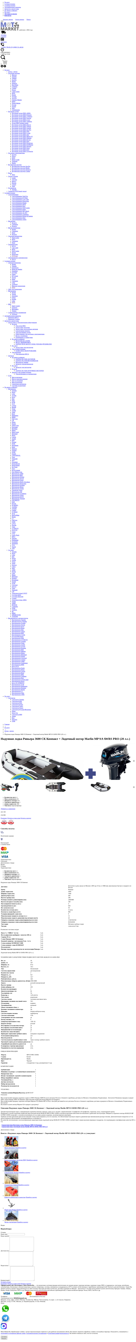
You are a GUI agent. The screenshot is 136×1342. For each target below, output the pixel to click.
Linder (14, 178)
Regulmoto (15, 445)
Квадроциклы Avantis (18, 623)
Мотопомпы (12, 291)
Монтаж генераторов (18, 286)
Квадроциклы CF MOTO (20, 640)
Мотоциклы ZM (17, 492)
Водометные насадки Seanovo (21, 169)
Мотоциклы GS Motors (19, 493)
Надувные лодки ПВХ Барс (20, 141)
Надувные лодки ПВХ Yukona (21, 126)
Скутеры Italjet (16, 595)
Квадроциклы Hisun (18, 669)
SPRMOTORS (16, 615)
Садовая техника (9, 4)
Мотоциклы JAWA (18, 495)
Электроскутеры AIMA (19, 600)
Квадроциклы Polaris (18, 656)
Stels (13, 108)
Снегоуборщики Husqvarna (20, 201)
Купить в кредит (26, 818)
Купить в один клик (14, 818)
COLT (14, 523)
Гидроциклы (12, 188)
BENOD (14, 605)
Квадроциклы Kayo (18, 626)
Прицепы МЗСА (13, 317)
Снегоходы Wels (17, 703)
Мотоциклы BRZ (17, 475)
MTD (13, 239)
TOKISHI (15, 616)
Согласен (4, 1336)
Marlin (14, 81)
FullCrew (14, 520)
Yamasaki (14, 459)
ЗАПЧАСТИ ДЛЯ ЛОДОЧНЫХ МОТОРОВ (30, 370)
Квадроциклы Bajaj (18, 673)
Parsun (14, 90)
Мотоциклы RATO (18, 497)
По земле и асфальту (10, 10)
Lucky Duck (15, 535)
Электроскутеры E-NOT (19, 593)
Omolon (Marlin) (17, 100)
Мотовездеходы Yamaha (19, 621)
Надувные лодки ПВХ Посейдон (22, 143)
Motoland (14, 434)
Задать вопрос (19, 19)
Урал (13, 468)
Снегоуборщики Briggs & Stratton (22, 216)
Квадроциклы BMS (18, 665)
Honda (14, 95)
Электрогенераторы (14, 262)
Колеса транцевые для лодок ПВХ (15, 1160)
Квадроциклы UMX (18, 694)
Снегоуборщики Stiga (18, 218)
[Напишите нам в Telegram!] (68, 1318)
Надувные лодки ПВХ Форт (21, 148)
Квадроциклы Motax (18, 653)
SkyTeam (14, 467)
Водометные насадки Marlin (21, 168)
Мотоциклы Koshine (18, 485)
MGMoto (14, 429)
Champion (15, 224)
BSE (13, 440)
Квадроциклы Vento (18, 643)
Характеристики (6, 859)
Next (134, 761)
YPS (13, 548)
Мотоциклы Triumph (18, 498)
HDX (13, 93)
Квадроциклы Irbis (18, 630)
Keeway (14, 565)
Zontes (14, 601)
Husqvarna (15, 254)
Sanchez (14, 538)
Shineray (14, 449)
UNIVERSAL (16, 455)
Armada (14, 508)
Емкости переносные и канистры (14, 1197)
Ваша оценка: (5, 1236)
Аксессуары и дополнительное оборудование (22, 322)
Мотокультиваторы (14, 228)
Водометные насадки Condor (21, 171)
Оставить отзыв (6, 1282)
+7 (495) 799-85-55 (6, 47)
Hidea (13, 101)
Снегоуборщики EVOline (20, 198)
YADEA (14, 610)
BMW (14, 417)
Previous (2, 761)
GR (13, 420)
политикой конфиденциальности (58, 1333)
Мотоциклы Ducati (18, 478)
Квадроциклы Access (18, 646)
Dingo (14, 711)
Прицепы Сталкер (14, 319)
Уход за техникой (17, 380)
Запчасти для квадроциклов (24, 364)
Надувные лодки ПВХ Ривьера (22, 115)
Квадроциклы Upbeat (18, 660)
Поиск (29, 19)
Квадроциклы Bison (18, 628)
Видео (3, 864)
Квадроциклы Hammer (19, 688)
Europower (15, 267)
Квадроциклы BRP (18, 633)
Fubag (14, 274)
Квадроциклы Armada (19, 641)
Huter (13, 233)
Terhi (13, 186)
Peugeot (14, 578)
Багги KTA (15, 666)
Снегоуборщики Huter (19, 209)
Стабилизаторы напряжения (17, 312)
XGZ (13, 513)
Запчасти (11, 356)
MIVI (13, 537)
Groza (13, 532)
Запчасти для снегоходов (23, 367)
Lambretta (15, 606)
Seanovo (14, 83)
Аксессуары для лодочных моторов (27, 329)
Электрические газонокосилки (17, 258)
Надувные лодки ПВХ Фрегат (21, 125)
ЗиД (13, 460)
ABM (13, 570)
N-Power (14, 307)
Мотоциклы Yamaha (22, 362)
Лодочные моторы (14, 73)
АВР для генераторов (15, 289)
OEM (13, 522)
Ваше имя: (4, 1234)
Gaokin (14, 510)
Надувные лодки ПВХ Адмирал (22, 116)
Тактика (14, 179)
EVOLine (15, 256)
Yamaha (14, 76)
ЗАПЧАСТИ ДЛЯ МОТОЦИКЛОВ (27, 361)
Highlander (15, 540)
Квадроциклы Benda (18, 689)
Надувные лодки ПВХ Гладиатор (22, 151)
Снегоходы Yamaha (18, 699)
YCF (13, 404)
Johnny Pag (15, 425)
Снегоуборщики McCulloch (20, 211)
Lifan (13, 282)
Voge (13, 457)
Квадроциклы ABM (18, 661)
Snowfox (14, 719)
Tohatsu (14, 78)
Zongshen (15, 271)
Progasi (14, 442)
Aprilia (14, 410)
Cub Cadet (15, 248)
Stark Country (16, 306)
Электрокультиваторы (15, 236)
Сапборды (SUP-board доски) (17, 191)
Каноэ (10, 173)
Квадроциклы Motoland (19, 655)
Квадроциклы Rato (18, 678)
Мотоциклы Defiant (18, 477)
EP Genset (15, 276)
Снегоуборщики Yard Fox (20, 196)
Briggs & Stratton (17, 269)
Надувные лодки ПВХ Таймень (22, 121)
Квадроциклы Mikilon (19, 651)
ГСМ (9, 375)
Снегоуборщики (13, 194)
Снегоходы (11, 698)
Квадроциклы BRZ (18, 674)
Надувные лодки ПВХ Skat (20, 135)
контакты (4, 42)
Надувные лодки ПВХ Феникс (21, 146)
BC (13, 611)
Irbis (13, 399)
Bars (13, 718)
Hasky (14, 422)
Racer (13, 392)
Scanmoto (15, 542)
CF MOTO (15, 528)
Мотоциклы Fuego (17, 480)
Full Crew (15, 419)
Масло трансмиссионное (19, 379)
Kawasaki (15, 427)
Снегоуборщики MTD (19, 204)
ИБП (9, 304)
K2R (13, 502)
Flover (14, 156)
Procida (14, 525)
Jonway (14, 586)
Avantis (14, 395)
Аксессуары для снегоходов (24, 347)
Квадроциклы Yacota (18, 625)
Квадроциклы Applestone (20, 663)
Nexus (14, 558)
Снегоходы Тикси (17, 708)
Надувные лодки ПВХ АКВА (21, 113)
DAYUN (14, 530)
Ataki (13, 412)
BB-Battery (15, 309)
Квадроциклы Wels (18, 638)
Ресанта (14, 226)
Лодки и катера (13, 176)
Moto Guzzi (15, 432)
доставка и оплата (3, 35)
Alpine (14, 716)
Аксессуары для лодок (23, 327)
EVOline (14, 272)
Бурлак (14, 105)
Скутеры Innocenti (17, 596)
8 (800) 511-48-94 (18, 47)
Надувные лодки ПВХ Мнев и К (22, 136)
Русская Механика (17, 636)
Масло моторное (17, 377)
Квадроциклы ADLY (18, 631)
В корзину (4, 818)
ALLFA (14, 98)
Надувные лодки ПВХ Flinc (20, 131)
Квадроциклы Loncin (18, 671)
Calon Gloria (15, 91)
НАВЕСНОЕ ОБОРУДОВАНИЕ (26, 351)
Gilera (13, 566)
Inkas (13, 174)
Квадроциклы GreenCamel (20, 679)
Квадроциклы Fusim (18, 668)
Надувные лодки (13, 111)
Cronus (14, 405)
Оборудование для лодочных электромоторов (30, 334)
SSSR (13, 452)
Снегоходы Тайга (17, 706)
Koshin (14, 299)
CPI (13, 591)
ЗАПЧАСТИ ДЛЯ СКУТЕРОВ (25, 359)
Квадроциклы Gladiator (19, 676)
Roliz (13, 447)
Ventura (14, 311)
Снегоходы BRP (17, 714)
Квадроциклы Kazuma (19, 648)
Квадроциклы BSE (18, 650)
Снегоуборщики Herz (18, 206)
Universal (14, 585)
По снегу (7, 12)
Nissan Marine (16, 103)
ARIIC (14, 603)
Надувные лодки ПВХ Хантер (21, 118)
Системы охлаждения (19, 385)
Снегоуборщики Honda (19, 203)
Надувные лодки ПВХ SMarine (21, 138)
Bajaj (13, 414)
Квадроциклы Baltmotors (19, 686)
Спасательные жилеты (23, 331)
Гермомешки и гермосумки (24, 337)
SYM (13, 583)
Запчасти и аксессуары (11, 9)
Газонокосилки (13, 244)
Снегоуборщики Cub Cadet (20, 199)
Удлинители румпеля (11, 1185)
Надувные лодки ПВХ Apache (21, 128)
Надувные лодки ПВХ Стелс (21, 120)
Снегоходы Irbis (17, 701)
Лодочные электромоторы (16, 153)
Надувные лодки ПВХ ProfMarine (22, 145)
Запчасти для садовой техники (21, 372)
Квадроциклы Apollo (18, 645)
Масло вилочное (17, 382)
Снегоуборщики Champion (20, 214)
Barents (14, 183)
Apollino (14, 507)
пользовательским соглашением (36, 1333)
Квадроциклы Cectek (18, 635)
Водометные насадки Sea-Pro (21, 166)
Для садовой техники (18, 349)
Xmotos (14, 450)
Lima (13, 573)
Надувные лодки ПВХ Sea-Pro (21, 130)
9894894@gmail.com (20, 1298)
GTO (13, 533)
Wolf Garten (15, 238)
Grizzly (14, 184)
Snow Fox (15, 713)
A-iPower (15, 284)
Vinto (13, 527)
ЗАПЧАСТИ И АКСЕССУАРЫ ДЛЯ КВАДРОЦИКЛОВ (34, 344)
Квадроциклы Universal (19, 658)
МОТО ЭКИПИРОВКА (23, 342)
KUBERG (15, 505)
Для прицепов (16, 352)
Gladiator (14, 86)
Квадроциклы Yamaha (19, 620)
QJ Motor (14, 512)
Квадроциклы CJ (17, 691)
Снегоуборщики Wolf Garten (21, 208)
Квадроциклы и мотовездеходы (18, 618)
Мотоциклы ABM (17, 473)
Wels (13, 400)
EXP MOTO (15, 500)
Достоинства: (5, 1251)
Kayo (13, 397)
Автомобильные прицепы (12, 7)
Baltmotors (15, 415)
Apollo (14, 439)
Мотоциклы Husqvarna (19, 483)
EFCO (14, 246)
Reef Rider (15, 85)
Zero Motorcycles (17, 472)
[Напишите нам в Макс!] (68, 1326)
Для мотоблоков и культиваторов (26, 374)
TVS (13, 545)
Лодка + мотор (12, 71)
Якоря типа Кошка (10, 1209)
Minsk (14, 430)
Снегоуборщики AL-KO (19, 213)
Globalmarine (16, 110)
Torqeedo (14, 161)
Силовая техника (9, 5)
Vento (13, 409)
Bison (13, 435)
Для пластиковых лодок (23, 332)
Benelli (14, 407)
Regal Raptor (16, 465)
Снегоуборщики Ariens (19, 219)
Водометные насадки (15, 164)
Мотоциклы (12, 389)
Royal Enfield (16, 470)
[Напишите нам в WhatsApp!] (68, 1309)
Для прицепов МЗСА (22, 354)
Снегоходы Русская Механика (21, 709)
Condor (14, 88)
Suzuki (14, 106)
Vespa (13, 562)
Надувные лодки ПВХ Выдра (21, 140)
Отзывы (3, 866)
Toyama (14, 96)
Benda (14, 517)
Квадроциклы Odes (18, 693)
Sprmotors (15, 543)
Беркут (14, 181)
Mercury (14, 75)
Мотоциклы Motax (18, 487)
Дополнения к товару (7, 863)
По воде (7, 2)
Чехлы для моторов (10, 1222)
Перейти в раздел (20, 1147)
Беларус (14, 223)
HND (13, 287)
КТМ (13, 402)
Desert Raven (16, 463)
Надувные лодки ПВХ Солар (21, 133)
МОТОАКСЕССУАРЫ (23, 341)
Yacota (14, 277)
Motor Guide (15, 159)
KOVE (14, 503)
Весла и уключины (21, 336)
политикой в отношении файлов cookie (13, 1333)
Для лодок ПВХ (21, 326)
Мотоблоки (11, 221)
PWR (13, 444)
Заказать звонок (8, 19)
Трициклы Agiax (17, 490)
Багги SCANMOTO (18, 683)
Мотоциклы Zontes (18, 488)
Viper (13, 588)
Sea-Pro (14, 80)
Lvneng (14, 598)
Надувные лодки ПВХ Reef (20, 150)
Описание (4, 861)
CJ (12, 518)
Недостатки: (5, 1265)
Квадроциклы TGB (18, 684)
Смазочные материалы (19, 384)
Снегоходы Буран (17, 704)
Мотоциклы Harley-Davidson (21, 482)
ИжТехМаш (15, 515)
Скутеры (11, 550)
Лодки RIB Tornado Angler (20, 123)
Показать (4, 1338)
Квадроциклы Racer (18, 681)
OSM (13, 721)
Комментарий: (5, 1280)
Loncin (14, 437)
